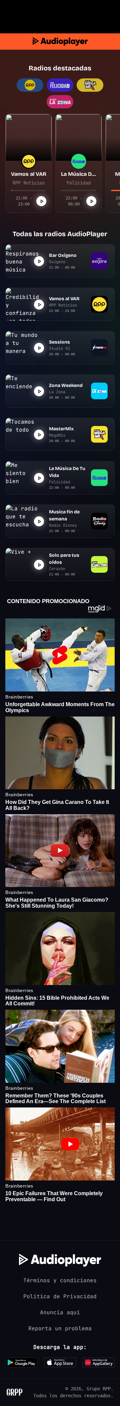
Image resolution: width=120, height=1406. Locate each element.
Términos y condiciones (60, 1280)
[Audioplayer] (60, 41)
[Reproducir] (41, 201)
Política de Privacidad (60, 1296)
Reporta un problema (60, 1328)
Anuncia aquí (60, 1312)
